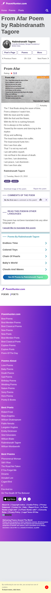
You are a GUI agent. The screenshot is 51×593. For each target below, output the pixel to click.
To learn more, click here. (11, 590)
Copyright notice (18, 505)
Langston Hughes (9, 427)
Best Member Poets (10, 338)
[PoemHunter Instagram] (29, 499)
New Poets (6, 334)
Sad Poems (6, 377)
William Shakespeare (11, 420)
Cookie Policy (32, 505)
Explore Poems (8, 345)
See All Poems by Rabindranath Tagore (25, 277)
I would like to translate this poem (19, 228)
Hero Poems (7, 396)
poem (7, 181)
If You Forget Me (8, 470)
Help (25, 507)
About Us (5, 505)
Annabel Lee (7, 478)
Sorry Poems (7, 392)
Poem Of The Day (9, 353)
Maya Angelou (8, 416)
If (1, 485)
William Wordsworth (10, 446)
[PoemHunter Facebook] (20, 499)
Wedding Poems (9, 384)
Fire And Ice (6, 489)
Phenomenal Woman (11, 459)
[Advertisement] (25, 566)
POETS (14, 294)
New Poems (7, 330)
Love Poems (7, 365)
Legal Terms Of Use (30, 512)
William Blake (7, 439)
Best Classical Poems (11, 326)
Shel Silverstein (8, 435)
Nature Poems (8, 388)
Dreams (5, 474)
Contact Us (16, 507)
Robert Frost (7, 412)
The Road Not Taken (11, 466)
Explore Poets (7, 349)
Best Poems (7, 319)
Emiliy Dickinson (9, 431)
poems (15, 181)
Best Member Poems (11, 322)
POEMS (5, 294)
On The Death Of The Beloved (15, 493)
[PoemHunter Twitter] (24, 499)
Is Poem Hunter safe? (28, 510)
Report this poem (39, 189)
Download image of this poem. (15, 189)
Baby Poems (7, 369)
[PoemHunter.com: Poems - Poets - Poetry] (14, 3)
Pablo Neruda (7, 423)
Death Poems (7, 373)
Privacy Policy (14, 512)
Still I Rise (6, 462)
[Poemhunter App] (9, 499)
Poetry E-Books (8, 400)
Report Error (34, 507)
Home (4, 10)
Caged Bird (6, 482)
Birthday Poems (8, 381)
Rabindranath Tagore (24, 41)
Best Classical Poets (11, 342)
